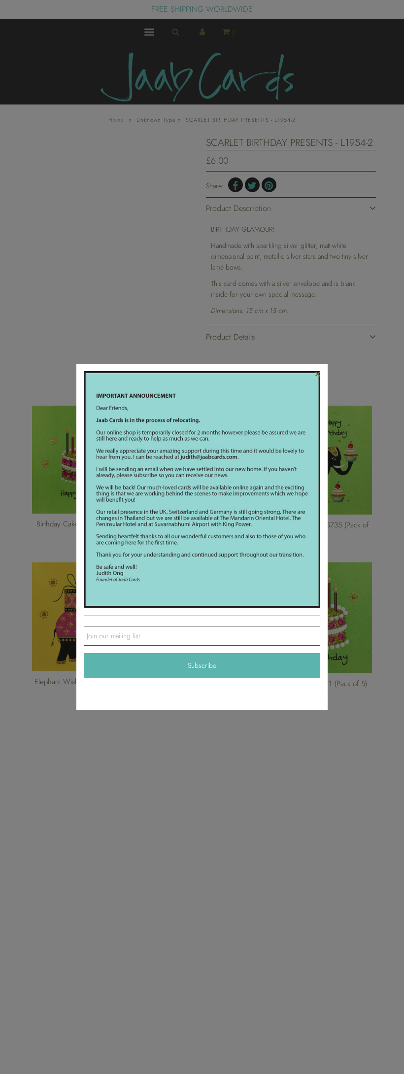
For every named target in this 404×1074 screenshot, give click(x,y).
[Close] (317, 373)
